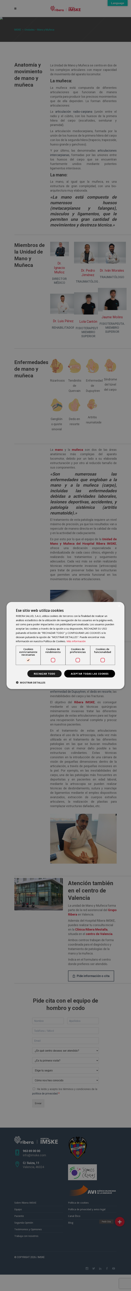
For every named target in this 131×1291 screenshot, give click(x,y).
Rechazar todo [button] (44, 673)
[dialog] (65, 645)
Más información (76, 641)
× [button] (119, 606)
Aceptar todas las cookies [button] (90, 673)
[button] (30, 682)
